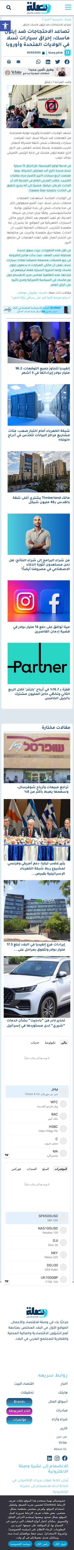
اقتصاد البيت (24, 1384)
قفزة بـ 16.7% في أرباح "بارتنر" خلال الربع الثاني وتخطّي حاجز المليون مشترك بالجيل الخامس (39, 694)
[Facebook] (65, 1458)
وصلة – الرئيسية (61, 19)
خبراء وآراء (60, 1419)
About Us (60, 1449)
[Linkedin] (49, 1458)
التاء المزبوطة (19, 1411)
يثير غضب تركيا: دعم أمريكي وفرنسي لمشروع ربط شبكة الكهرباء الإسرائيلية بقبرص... (36, 869)
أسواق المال (58, 1402)
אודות (63, 1443)
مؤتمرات (19, 1420)
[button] (5, 26)
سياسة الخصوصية (20, 1543)
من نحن (61, 1437)
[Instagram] (57, 1458)
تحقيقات (27, 1393)
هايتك (63, 1393)
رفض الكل (42, 1543)
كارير (64, 1428)
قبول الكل (60, 1543)
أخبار (46, 19)
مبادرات (62, 1411)
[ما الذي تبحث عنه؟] (8, 7)
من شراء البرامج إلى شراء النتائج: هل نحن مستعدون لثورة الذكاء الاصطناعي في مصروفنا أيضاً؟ (39, 565)
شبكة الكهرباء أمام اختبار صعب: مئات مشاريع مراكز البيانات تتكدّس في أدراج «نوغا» (39, 435)
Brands (19, 1402)
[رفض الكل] (67, 1522)
